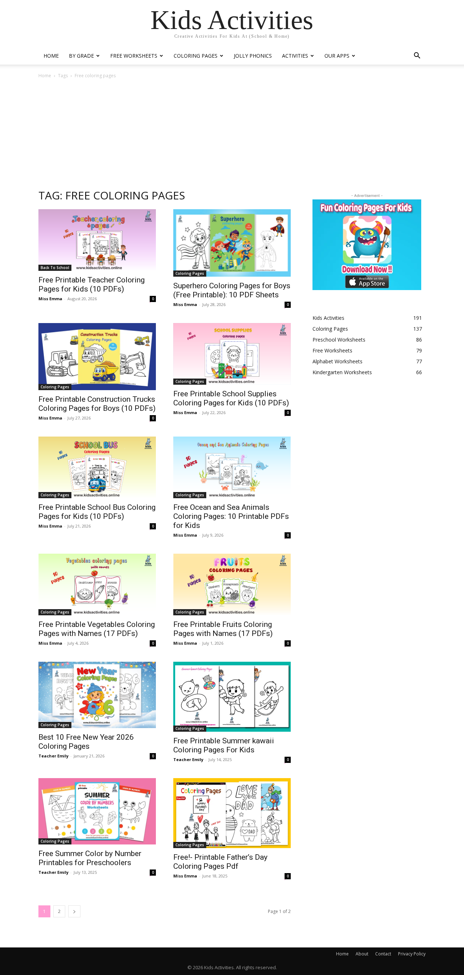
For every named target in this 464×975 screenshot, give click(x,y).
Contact (383, 954)
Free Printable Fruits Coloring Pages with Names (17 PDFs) (223, 629)
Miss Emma (50, 298)
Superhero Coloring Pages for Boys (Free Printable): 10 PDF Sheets (231, 290)
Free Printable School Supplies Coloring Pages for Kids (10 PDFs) (231, 398)
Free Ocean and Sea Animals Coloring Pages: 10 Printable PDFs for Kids (231, 516)
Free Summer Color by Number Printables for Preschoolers (89, 858)
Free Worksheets (133, 55)
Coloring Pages (196, 55)
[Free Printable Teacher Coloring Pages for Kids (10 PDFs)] (97, 240)
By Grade (81, 55)
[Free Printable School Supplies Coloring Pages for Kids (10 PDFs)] (232, 354)
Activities (295, 55)
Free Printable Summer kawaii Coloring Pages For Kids (223, 745)
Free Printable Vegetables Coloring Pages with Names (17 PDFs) (96, 629)
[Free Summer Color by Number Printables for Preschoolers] (97, 811)
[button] (417, 56)
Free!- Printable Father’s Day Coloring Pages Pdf (220, 862)
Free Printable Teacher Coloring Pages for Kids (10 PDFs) (91, 284)
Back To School (55, 267)
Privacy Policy (412, 954)
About (362, 954)
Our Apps (336, 55)
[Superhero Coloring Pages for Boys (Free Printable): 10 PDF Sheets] (232, 243)
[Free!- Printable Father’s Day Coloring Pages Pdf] (232, 813)
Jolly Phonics (253, 55)
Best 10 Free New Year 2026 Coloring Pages (86, 742)
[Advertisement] (232, 133)
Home (51, 55)
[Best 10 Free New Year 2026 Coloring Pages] (97, 695)
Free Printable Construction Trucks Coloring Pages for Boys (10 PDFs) (97, 404)
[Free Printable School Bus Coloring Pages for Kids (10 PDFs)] (97, 467)
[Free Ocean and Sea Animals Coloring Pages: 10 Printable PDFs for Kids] (232, 467)
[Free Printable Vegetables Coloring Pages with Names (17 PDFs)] (97, 584)
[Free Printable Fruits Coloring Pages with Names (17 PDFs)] (232, 584)
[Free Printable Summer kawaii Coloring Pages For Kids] (232, 697)
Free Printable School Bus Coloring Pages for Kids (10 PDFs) (97, 512)
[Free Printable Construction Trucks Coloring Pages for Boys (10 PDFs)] (97, 357)
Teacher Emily (53, 756)
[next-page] (74, 911)
